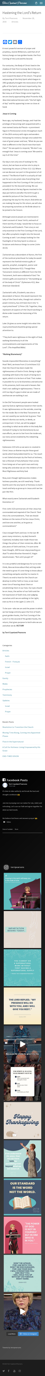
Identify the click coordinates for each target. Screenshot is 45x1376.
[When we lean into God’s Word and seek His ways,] (22, 1158)
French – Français (12, 661)
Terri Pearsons (11, 18)
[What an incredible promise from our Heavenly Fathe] (22, 1273)
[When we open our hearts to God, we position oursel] (22, 929)
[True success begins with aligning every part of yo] (22, 1082)
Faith (7, 656)
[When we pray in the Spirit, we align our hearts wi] (22, 891)
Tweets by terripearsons (11, 1347)
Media (5, 684)
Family (5, 678)
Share (16, 829)
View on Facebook (7, 829)
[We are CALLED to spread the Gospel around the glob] (22, 1311)
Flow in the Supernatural (13, 741)
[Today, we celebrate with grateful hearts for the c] (22, 1120)
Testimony (7, 695)
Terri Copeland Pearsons (18, 784)
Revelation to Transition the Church (17, 727)
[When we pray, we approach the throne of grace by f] (22, 1044)
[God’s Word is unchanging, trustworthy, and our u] (22, 1196)
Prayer (8, 672)
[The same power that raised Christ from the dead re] (22, 1235)
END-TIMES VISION (10, 756)
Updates (6, 700)
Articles (15, 21)
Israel (7, 667)
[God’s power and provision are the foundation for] (22, 967)
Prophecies (7, 689)
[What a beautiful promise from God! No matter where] (22, 1005)
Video (9, 822)
